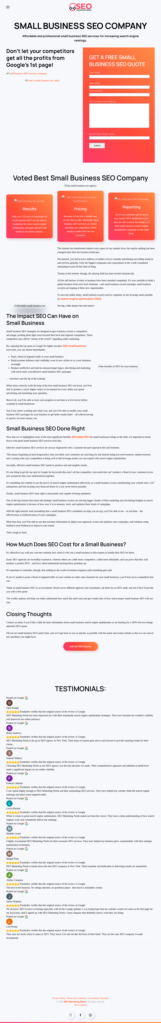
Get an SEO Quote (80, 646)
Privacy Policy (58, 998)
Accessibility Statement (98, 998)
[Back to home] (80, 7)
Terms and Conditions (76, 998)
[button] (7, 7)
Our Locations (80, 1005)
